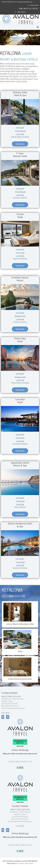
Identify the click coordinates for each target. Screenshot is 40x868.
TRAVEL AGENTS (34, 5)
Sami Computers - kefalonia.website (24, 863)
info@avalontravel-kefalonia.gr (15, 708)
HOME (21, 8)
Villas (20, 651)
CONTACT (35, 8)
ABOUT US (27, 8)
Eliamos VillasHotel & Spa (20, 94)
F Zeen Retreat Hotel (20, 155)
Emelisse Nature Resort (20, 279)
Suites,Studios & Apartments (20, 679)
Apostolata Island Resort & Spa (20, 464)
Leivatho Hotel (20, 400)
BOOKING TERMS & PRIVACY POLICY (20, 761)
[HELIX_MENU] (38, 27)
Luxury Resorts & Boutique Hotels (20, 624)
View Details (20, 144)
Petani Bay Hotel (20, 340)
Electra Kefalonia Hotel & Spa (20, 525)
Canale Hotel (20, 215)
